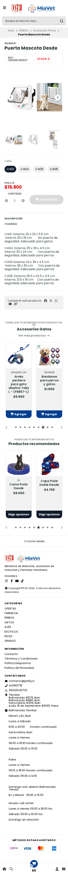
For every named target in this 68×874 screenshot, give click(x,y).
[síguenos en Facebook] (12, 581)
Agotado (48, 199)
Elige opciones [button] (18, 514)
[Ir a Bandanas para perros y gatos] (49, 355)
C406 (54, 169)
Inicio (11, 30)
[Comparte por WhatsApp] (56, 300)
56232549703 (18, 690)
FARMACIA (11, 613)
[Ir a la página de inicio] (4, 869)
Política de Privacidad (19, 668)
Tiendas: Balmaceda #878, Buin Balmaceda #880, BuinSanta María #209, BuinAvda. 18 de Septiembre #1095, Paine (34, 700)
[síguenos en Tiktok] (22, 581)
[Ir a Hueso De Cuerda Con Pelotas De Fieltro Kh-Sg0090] (49, 463)
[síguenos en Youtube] (17, 581)
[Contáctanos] (63, 869)
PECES (8, 636)
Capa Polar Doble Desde (19, 483)
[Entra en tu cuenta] (57, 869)
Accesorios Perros (44, 30)
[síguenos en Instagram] (6, 581)
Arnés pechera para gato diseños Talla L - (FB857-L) (18, 384)
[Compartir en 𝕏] (51, 300)
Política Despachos (18, 663)
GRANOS (10, 640)
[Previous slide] (10, 97)
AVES (8, 627)
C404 (25, 169)
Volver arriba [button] (35, 541)
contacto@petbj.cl (21, 681)
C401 (10, 169)
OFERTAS (10, 608)
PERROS (24, 30)
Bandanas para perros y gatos (49, 380)
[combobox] (34, 21)
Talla (8, 161)
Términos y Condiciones (21, 658)
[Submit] (61, 21)
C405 (39, 169)
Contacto (11, 654)
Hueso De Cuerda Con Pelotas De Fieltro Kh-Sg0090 (49, 492)
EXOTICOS (11, 631)
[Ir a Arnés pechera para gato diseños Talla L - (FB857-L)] (19, 355)
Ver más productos (32, 335)
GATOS (9, 622)
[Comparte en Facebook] (45, 300)
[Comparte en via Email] (10, 304)
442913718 (15, 685)
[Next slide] (57, 97)
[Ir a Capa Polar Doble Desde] (19, 463)
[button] (15, 304)
